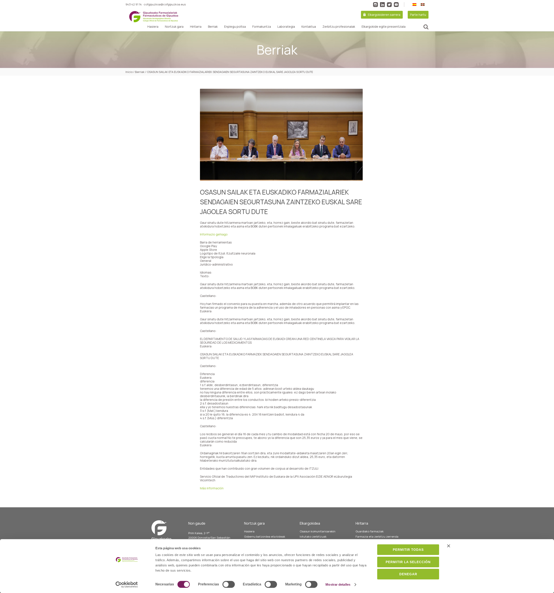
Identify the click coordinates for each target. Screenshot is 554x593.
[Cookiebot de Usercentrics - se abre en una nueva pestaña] (127, 584)
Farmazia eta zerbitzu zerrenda (377, 536)
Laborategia (286, 27)
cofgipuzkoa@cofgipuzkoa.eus (165, 4)
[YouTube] (396, 4)
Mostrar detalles (337, 584)
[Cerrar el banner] (448, 545)
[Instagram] (375, 4)
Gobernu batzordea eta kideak (264, 536)
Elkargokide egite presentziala (384, 27)
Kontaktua (308, 27)
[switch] (228, 584)
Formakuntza (261, 27)
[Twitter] (389, 4)
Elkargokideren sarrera (384, 15)
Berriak (213, 27)
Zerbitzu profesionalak (338, 27)
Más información (212, 488)
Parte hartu (418, 15)
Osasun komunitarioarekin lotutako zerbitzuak (317, 534)
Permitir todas (408, 549)
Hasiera (152, 27)
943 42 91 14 (134, 4)
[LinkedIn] (382, 4)
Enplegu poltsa (235, 27)
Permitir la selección (408, 562)
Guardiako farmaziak (370, 531)
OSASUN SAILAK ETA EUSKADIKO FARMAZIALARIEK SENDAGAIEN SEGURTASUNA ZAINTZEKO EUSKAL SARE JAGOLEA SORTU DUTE (281, 202)
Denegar (408, 574)
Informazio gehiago (214, 234)
